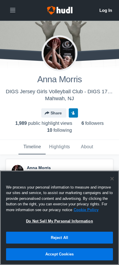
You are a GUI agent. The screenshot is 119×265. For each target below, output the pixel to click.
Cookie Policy (86, 210)
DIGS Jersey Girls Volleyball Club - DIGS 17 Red (62, 91)
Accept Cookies (59, 254)
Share (56, 113)
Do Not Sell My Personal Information (59, 221)
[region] (59, 218)
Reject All (59, 237)
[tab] (32, 147)
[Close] (112, 178)
